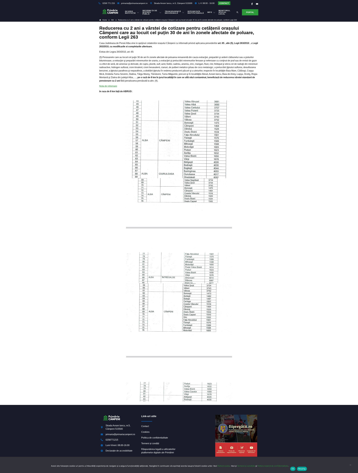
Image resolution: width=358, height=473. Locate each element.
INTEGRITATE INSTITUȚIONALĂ (196, 12)
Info (209, 12)
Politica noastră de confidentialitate (272, 466)
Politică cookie (223, 466)
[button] (237, 12)
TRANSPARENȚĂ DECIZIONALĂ (173, 12)
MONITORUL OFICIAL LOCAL (224, 12)
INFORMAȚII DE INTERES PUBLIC (150, 12)
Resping (302, 469)
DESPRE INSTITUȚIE (130, 12)
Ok (293, 469)
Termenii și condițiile (246, 466)
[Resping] (350, 466)
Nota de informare (108, 86)
